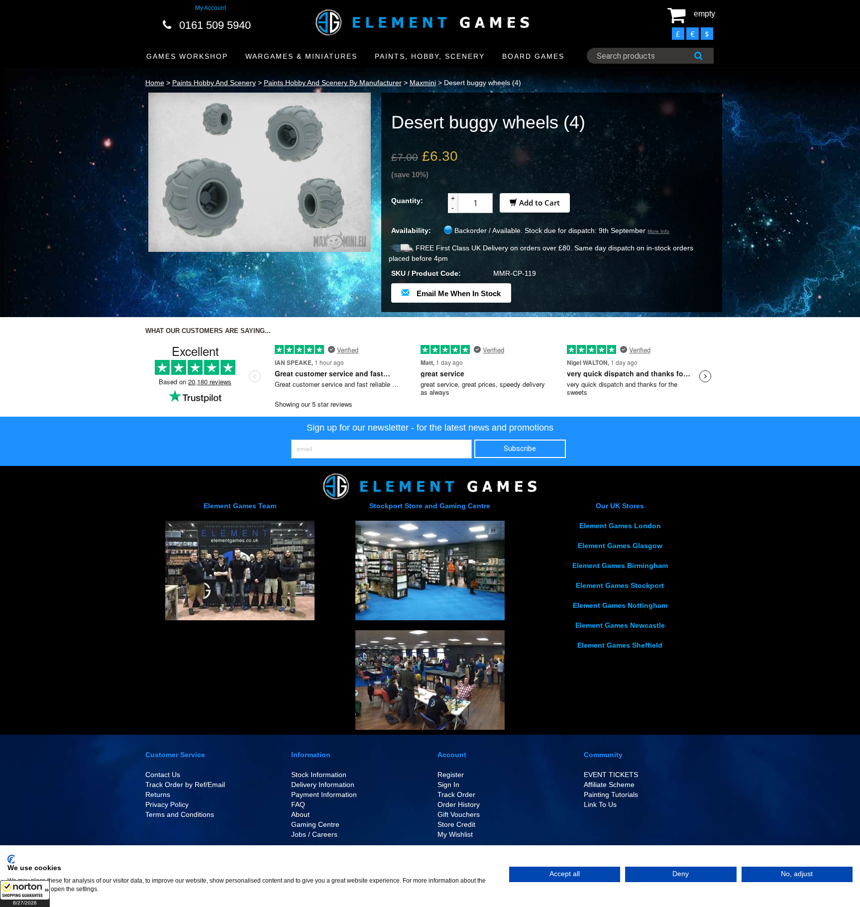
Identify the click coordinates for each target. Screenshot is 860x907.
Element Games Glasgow (620, 546)
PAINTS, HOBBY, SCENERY (430, 56)
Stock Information (318, 775)
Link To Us (600, 804)
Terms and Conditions (179, 814)
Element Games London (620, 526)
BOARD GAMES (533, 56)
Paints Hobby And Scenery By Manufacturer (333, 83)
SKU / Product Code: (426, 273)
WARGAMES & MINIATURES (301, 56)
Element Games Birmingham (620, 565)
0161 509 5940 (215, 25)
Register (450, 775)
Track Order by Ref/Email (185, 785)
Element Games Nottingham (620, 605)
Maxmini (423, 83)
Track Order (456, 794)
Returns (157, 794)
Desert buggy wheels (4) (482, 83)
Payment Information (324, 794)
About (300, 814)
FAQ (298, 804)
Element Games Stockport (620, 585)
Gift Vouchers (458, 814)
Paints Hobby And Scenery (214, 83)
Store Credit (456, 824)
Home (154, 83)
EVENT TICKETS (611, 775)
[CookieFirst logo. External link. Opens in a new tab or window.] (11, 859)
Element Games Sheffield (619, 645)
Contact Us (162, 775)
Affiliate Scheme (609, 785)
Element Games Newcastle (620, 625)
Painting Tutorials (611, 794)
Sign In (448, 785)
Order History (458, 804)
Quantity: (407, 201)
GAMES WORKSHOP (187, 56)
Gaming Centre (315, 824)
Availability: (411, 230)
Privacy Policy (167, 804)
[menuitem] (187, 56)
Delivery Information (322, 785)
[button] (25, 893)
